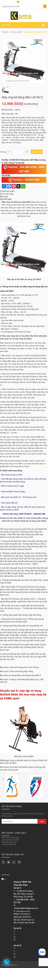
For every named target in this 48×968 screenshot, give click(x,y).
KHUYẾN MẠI (5, 199)
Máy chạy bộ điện (16, 32)
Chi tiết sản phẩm (7, 191)
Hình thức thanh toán (9, 842)
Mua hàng (36, 151)
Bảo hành (4, 196)
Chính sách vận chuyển (10, 840)
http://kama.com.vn (23, 911)
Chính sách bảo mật (9, 844)
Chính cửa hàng (7, 193)
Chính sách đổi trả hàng (10, 837)
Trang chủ (5, 32)
